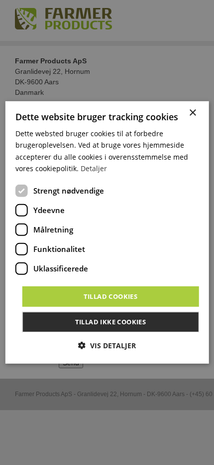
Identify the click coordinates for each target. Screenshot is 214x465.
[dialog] (107, 232)
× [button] (192, 113)
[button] (107, 345)
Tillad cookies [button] (111, 296)
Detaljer (94, 168)
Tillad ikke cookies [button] (110, 321)
